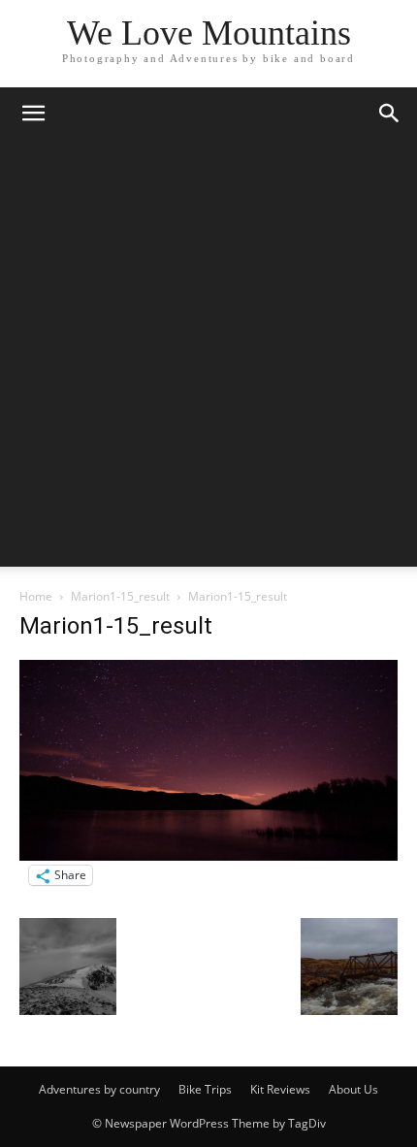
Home (35, 596)
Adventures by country (99, 1089)
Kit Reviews (280, 1089)
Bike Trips (205, 1089)
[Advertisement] (208, 358)
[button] (33, 113)
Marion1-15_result (120, 596)
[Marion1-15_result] (208, 855)
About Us (353, 1089)
